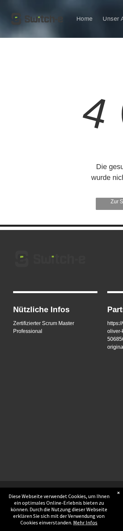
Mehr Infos (85, 522)
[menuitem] (85, 19)
